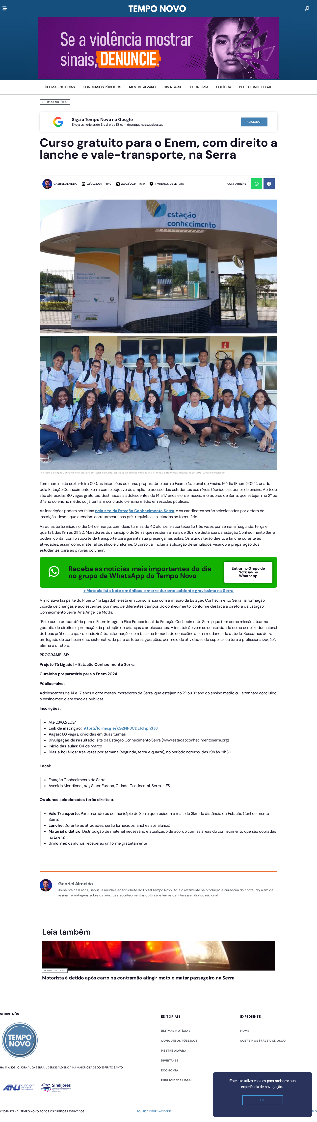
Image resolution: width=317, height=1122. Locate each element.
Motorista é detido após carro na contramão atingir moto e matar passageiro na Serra (69, 985)
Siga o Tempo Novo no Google (102, 119)
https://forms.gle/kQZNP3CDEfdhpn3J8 (120, 728)
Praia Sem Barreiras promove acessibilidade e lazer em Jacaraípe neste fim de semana (129, 985)
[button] (256, 183)
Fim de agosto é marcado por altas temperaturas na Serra (186, 982)
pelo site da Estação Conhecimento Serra (134, 510)
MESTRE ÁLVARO (173, 1070)
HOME (244, 1050)
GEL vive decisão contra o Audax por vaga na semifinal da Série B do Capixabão (247, 985)
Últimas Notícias (55, 102)
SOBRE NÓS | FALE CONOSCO (263, 1060)
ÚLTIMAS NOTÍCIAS (175, 1050)
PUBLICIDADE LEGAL (177, 1099)
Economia (169, 1090)
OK (262, 1100)
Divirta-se (170, 1080)
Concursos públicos (179, 1060)
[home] (157, 9)
